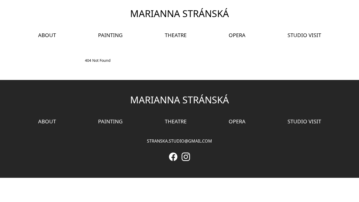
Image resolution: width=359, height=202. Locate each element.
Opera (237, 35)
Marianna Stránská (179, 13)
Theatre (176, 35)
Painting (110, 35)
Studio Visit (304, 35)
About (47, 35)
